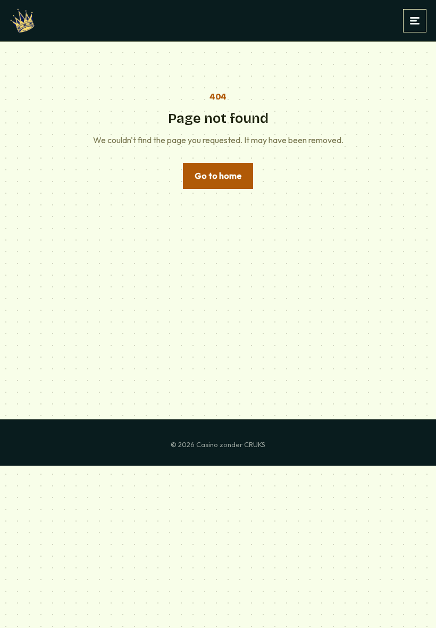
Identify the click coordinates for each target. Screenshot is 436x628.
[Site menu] (414, 20)
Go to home (218, 175)
